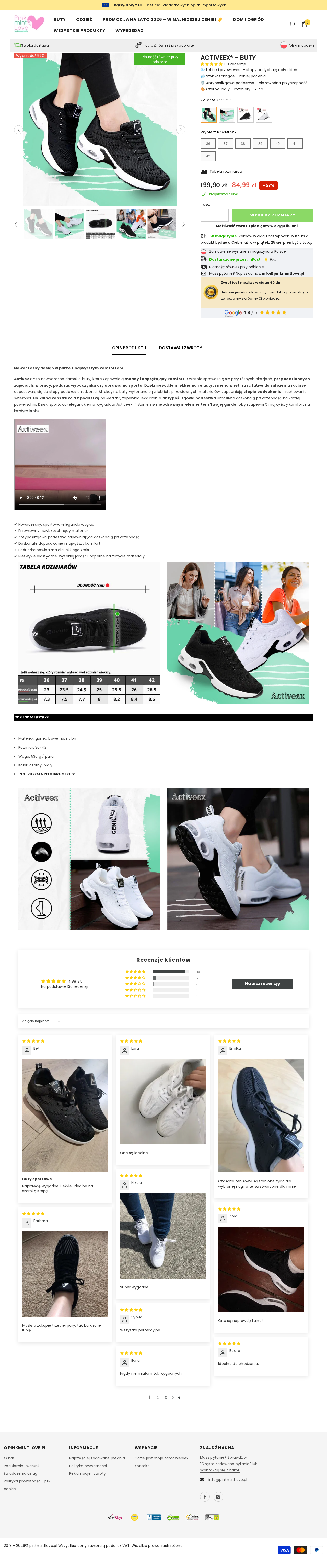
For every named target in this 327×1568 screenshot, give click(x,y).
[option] (99, 129)
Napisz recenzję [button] (262, 983)
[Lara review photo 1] (163, 1101)
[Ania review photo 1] (261, 1269)
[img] (33, 1041)
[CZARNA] (209, 115)
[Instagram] (218, 1497)
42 (208, 156)
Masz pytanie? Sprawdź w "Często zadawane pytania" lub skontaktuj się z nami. (229, 1464)
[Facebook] (205, 1497)
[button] (18, 129)
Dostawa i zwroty (180, 348)
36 (208, 144)
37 (226, 144)
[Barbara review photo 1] (65, 1274)
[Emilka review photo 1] (261, 1116)
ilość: (205, 204)
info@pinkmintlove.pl (227, 1479)
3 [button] (166, 1397)
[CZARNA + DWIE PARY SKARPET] (245, 115)
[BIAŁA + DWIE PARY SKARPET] (264, 115)
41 (295, 144)
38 (243, 144)
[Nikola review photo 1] (163, 1236)
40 (278, 144)
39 (260, 144)
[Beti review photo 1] (65, 1115)
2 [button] (158, 1397)
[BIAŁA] (227, 115)
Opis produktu (129, 348)
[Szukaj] (293, 24)
